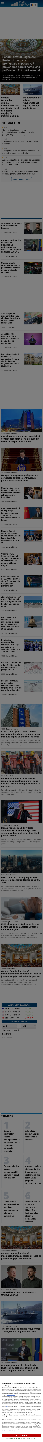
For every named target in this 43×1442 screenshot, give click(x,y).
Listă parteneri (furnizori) (8, 1431)
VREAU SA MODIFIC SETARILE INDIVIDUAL (21, 1438)
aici (7, 1406)
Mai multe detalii (11, 1395)
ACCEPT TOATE (21, 1435)
